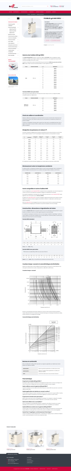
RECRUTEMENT (29, 457)
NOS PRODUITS (16, 11)
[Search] (47, 6)
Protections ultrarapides (12, 37)
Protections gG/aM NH (12, 27)
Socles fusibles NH (11, 43)
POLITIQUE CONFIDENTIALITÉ (34, 468)
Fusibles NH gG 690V (12, 30)
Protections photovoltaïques (13, 36)
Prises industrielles (11, 55)
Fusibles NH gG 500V (12, 29)
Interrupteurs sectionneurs (12, 45)
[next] (63, 18)
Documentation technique (55, 40)
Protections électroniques (12, 46)
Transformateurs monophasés (11, 51)
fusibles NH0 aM (29, 202)
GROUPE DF (31, 11)
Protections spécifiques (12, 48)
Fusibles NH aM (11, 32)
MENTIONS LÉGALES (42, 468)
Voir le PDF (47, 40)
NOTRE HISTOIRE (29, 462)
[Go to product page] (16, 438)
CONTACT (54, 11)
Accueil (29, 14)
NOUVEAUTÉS (48, 11)
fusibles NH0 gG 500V (32, 197)
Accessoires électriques (12, 53)
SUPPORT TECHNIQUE (39, 11)
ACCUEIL (10, 11)
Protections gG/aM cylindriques (11, 25)
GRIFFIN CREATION (54, 468)
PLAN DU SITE (49, 468)
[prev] (61, 18)
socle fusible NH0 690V (35, 191)
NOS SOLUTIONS (24, 11)
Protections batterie (11, 39)
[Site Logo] (13, 6)
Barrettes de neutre (11, 34)
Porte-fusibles (10, 41)
